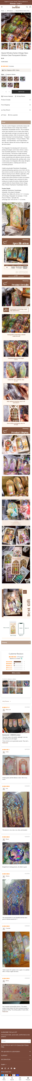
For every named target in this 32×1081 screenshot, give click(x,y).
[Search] (27, 6)
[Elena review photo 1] (16, 994)
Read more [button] (5, 742)
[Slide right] (27, 27)
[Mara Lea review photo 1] (16, 723)
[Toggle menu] (1, 6)
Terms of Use (20, 1045)
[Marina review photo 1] (16, 897)
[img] (5, 707)
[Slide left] (5, 27)
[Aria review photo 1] (16, 809)
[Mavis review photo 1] (16, 853)
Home (2, 10)
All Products (10, 10)
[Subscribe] (29, 1041)
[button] (5, 66)
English (3, 1064)
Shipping (4, 642)
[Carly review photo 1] (16, 765)
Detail (3, 122)
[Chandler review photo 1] (16, 949)
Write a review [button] (16, 673)
